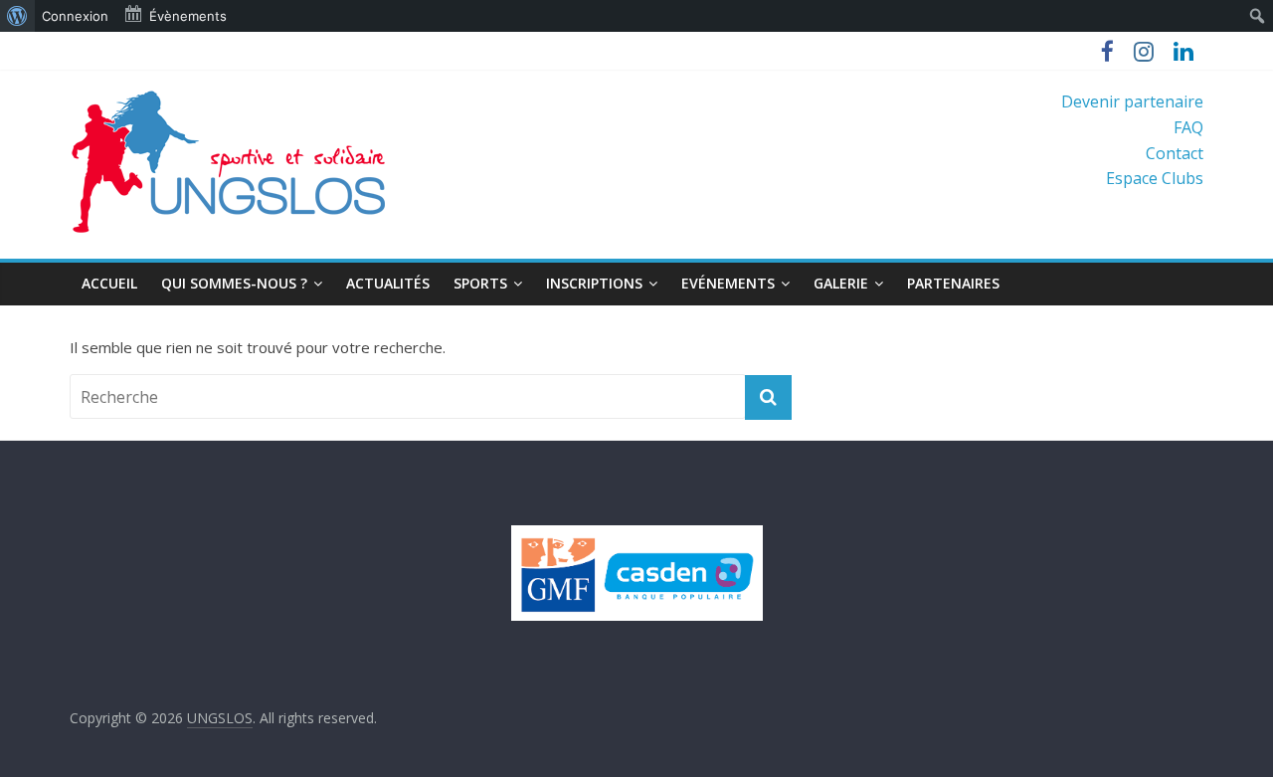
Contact (1174, 153)
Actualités (388, 283)
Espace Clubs (1154, 178)
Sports (480, 283)
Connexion (75, 16)
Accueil (109, 283)
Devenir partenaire (1132, 101)
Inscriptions (594, 283)
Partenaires (953, 283)
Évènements (188, 16)
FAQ (1188, 127)
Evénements (728, 283)
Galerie (841, 283)
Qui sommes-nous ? (234, 283)
